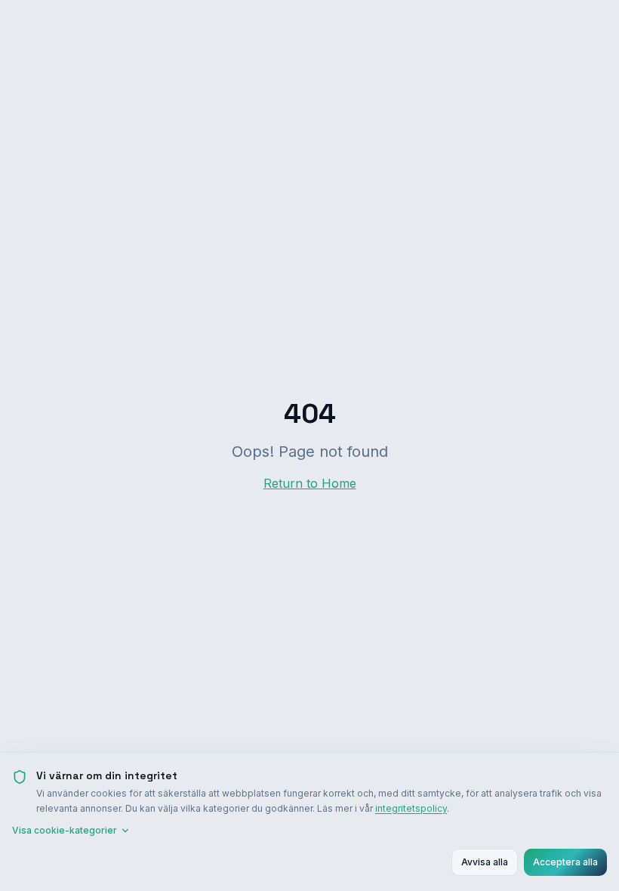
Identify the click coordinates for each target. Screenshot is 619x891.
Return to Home (309, 483)
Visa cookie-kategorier (64, 830)
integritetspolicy (411, 808)
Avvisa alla (484, 862)
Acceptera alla (565, 862)
